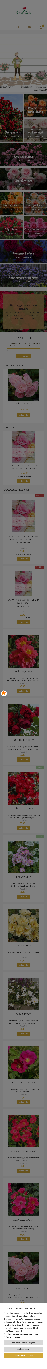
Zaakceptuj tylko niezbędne (23, 1343)
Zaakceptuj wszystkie (23, 1355)
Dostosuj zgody (23, 1349)
